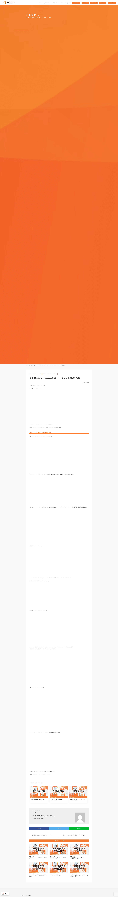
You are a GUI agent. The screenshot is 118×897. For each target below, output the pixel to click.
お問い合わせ (94, 2)
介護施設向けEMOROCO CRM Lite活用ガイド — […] (38, 858)
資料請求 (103, 2)
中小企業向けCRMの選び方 (56, 875)
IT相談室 (85, 2)
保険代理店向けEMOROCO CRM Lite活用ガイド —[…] (58, 858)
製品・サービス (56, 3)
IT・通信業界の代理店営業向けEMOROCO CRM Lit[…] (77, 858)
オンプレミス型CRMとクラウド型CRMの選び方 (38, 875)
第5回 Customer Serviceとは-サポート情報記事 (74, 835)
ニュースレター (112, 2)
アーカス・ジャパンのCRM (44, 3)
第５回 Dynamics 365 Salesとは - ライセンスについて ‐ (42, 835)
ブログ (77, 2)
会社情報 (68, 3)
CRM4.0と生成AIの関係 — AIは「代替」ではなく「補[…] (79, 875)
